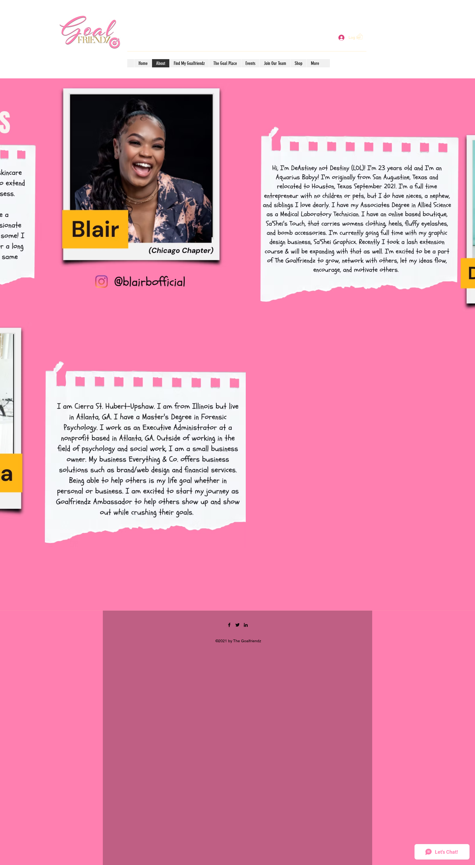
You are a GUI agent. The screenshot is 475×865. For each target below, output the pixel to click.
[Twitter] (237, 625)
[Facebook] (229, 625)
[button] (360, 36)
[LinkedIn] (245, 625)
